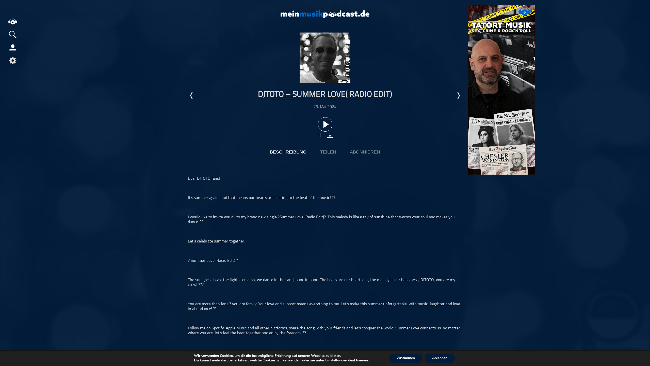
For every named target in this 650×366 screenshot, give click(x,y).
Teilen (328, 152)
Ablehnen (439, 358)
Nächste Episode (458, 95)
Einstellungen (336, 360)
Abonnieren (365, 152)
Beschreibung (288, 152)
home (13, 21)
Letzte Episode (192, 95)
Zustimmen (406, 358)
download (330, 135)
